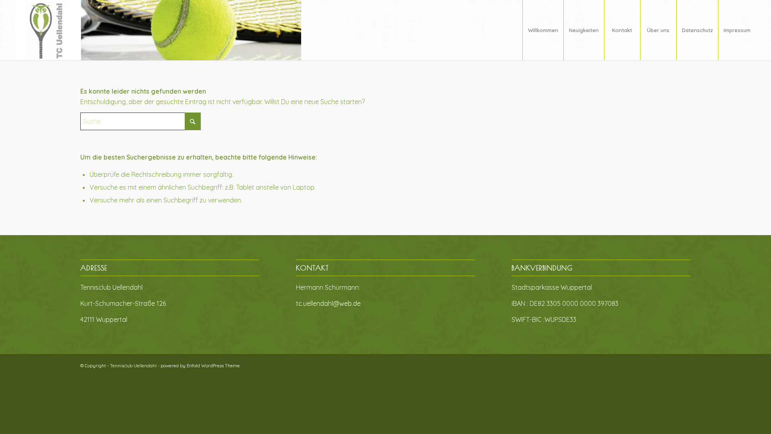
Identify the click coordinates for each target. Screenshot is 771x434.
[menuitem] (542, 30)
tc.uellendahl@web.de (328, 303)
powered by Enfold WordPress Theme (200, 365)
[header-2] (158, 30)
